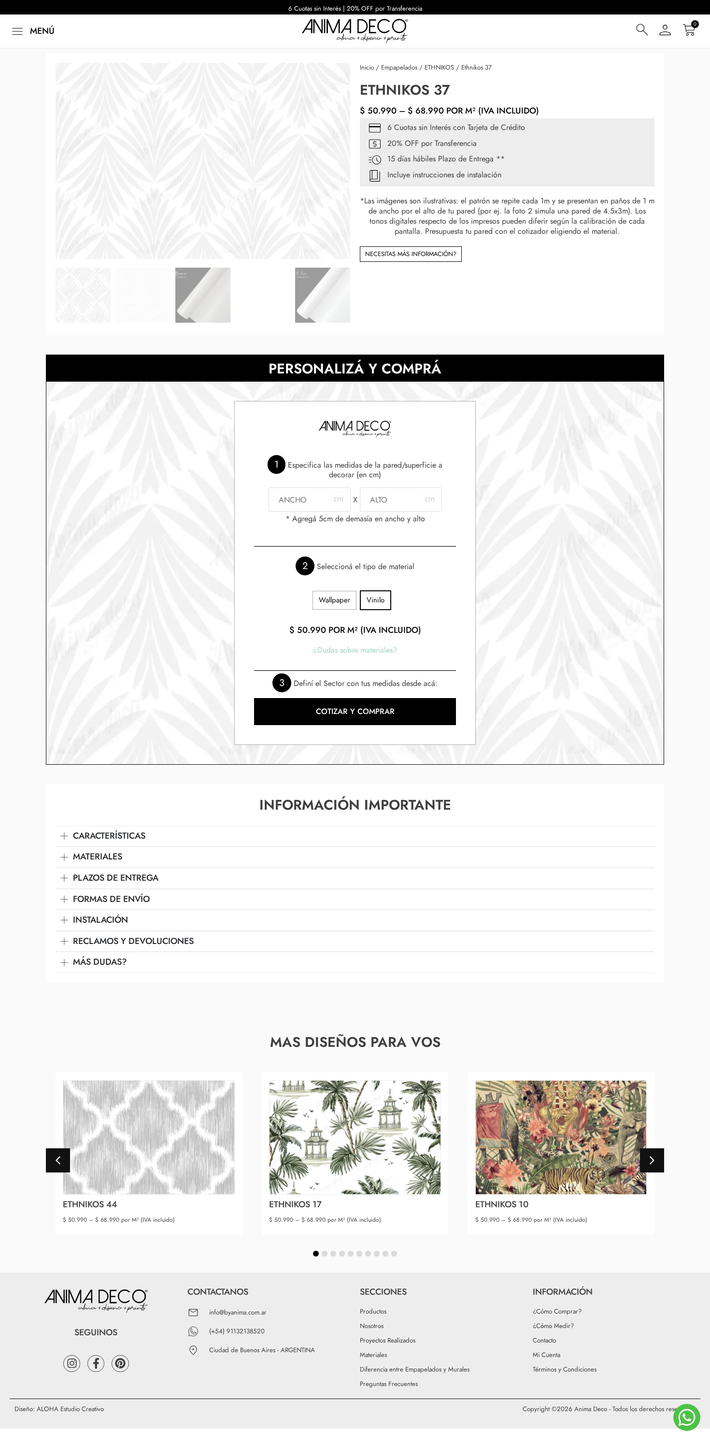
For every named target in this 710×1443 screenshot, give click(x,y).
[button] (32, 31)
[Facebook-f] (95, 1363)
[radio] (334, 600)
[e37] (203, 161)
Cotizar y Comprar (355, 711)
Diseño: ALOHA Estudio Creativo (59, 1409)
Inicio (367, 67)
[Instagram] (71, 1363)
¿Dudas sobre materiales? (355, 650)
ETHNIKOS (439, 67)
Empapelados (399, 67)
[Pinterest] (120, 1363)
